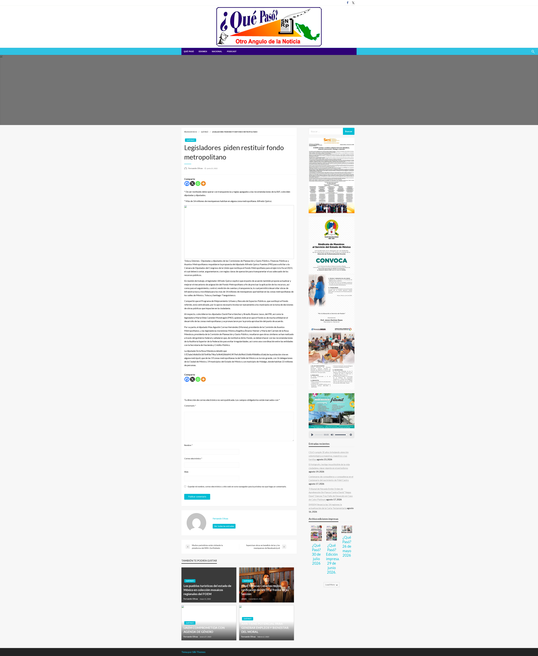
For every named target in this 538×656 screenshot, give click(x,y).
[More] (203, 183)
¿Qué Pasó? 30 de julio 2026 (316, 554)
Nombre (188, 445)
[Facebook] (187, 183)
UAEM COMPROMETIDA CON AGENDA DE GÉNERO (204, 629)
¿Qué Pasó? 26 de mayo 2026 (346, 546)
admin (244, 599)
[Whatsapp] (197, 183)
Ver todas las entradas (224, 526)
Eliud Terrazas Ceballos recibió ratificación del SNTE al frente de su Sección (265, 590)
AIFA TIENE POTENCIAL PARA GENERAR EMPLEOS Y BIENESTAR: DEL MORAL (265, 628)
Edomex (203, 51)
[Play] (312, 434)
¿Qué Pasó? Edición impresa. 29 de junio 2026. (332, 558)
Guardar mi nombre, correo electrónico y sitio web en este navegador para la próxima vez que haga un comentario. (237, 486)
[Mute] (332, 434)
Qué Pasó (189, 51)
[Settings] (351, 434)
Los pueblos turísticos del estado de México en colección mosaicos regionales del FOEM (207, 590)
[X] (192, 183)
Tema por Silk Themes (193, 652)
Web (186, 472)
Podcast (231, 51)
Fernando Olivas (195, 168)
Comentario (190, 405)
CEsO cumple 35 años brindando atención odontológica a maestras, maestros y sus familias (329, 456)
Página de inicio (190, 132)
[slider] (319, 434)
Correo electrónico (193, 458)
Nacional (217, 51)
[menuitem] (188, 51)
